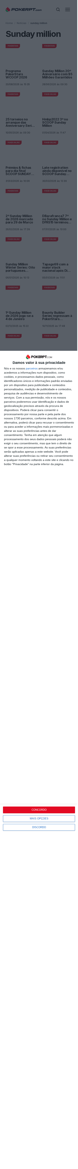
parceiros (32, 368)
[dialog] (39, 760)
